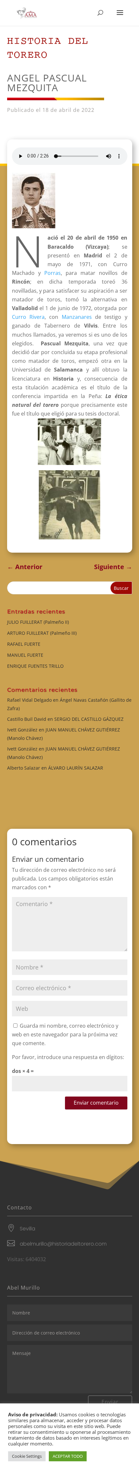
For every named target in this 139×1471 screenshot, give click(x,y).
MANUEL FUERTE (25, 655)
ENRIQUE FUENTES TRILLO (35, 666)
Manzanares (77, 316)
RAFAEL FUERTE (23, 644)
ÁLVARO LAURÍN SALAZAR (75, 768)
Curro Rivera (28, 316)
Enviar (110, 1401)
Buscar (121, 588)
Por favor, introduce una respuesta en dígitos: (68, 1057)
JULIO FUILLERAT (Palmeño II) (38, 622)
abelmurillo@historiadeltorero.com (63, 1244)
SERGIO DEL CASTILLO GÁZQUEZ (88, 719)
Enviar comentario (96, 1102)
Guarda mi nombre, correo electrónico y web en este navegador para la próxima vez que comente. (65, 1034)
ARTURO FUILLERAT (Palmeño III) (42, 633)
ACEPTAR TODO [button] (68, 1456)
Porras (51, 272)
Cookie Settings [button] (27, 1456)
